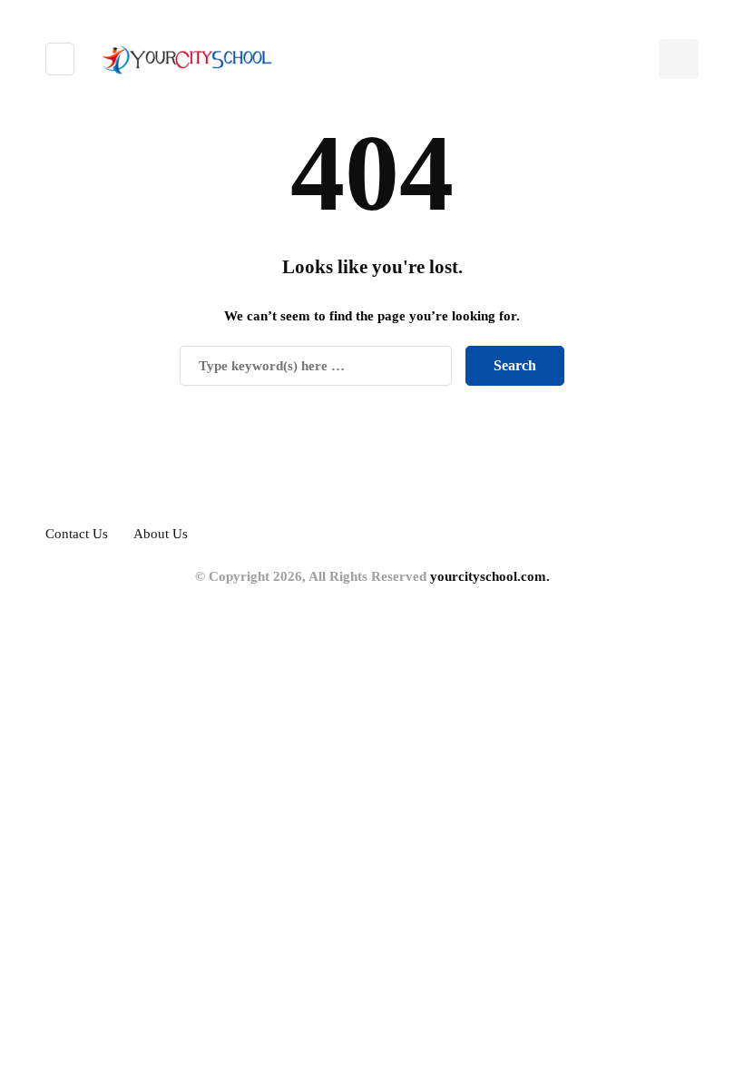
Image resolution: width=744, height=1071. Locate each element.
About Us (160, 533)
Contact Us (76, 533)
